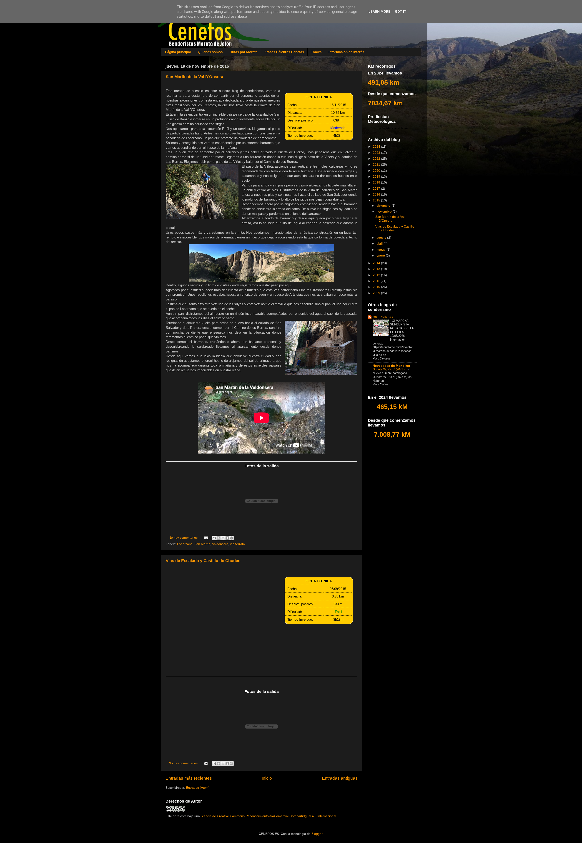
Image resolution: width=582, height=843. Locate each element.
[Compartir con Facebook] (227, 538)
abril (380, 243)
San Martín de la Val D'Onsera (194, 76)
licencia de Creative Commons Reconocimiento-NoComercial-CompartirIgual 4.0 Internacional (268, 816)
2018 (377, 182)
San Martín (202, 544)
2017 (377, 188)
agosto (381, 237)
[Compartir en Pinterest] (231, 538)
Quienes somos (210, 52)
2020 (377, 170)
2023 (377, 152)
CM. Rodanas (383, 317)
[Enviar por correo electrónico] (214, 538)
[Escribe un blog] (218, 538)
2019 (377, 176)
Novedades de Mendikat (391, 365)
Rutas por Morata (243, 52)
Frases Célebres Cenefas (284, 52)
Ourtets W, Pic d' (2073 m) (390, 369)
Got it (400, 12)
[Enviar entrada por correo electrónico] (206, 537)
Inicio (267, 778)
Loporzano (185, 544)
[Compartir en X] (223, 538)
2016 (377, 194)
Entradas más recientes (189, 778)
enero (381, 255)
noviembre (384, 211)
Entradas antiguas (340, 778)
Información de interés (346, 52)
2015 (377, 200)
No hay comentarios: (184, 537)
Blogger (316, 834)
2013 (377, 269)
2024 (377, 146)
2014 (377, 263)
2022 (377, 158)
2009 (377, 293)
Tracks (316, 52)
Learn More (379, 12)
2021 (377, 164)
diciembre (383, 205)
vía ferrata (237, 544)
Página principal (178, 52)
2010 (377, 287)
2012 (377, 275)
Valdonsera (220, 544)
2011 (377, 281)
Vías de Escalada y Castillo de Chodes (203, 560)
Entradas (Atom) (198, 787)
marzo (381, 249)
